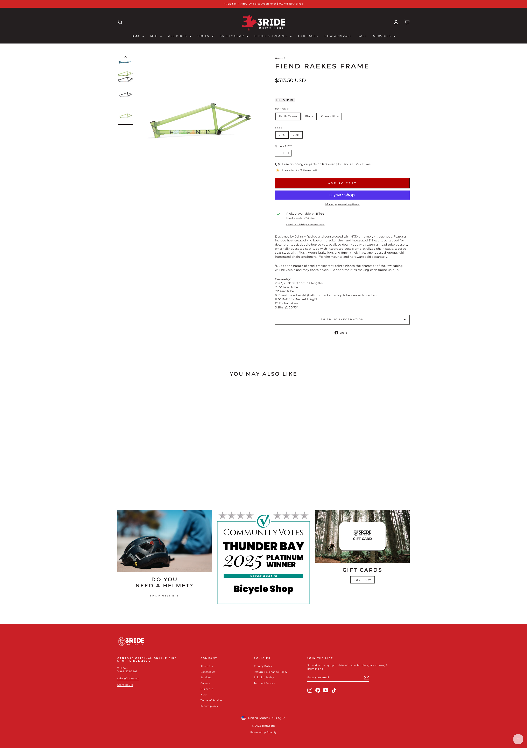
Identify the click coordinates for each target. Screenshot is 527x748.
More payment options (342, 204)
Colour (282, 109)
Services (382, 36)
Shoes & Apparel (271, 36)
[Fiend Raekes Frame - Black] (152, 470)
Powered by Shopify (263, 732)
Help (203, 694)
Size (279, 127)
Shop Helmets (164, 595)
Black (309, 116)
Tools (204, 36)
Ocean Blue (330, 116)
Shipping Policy (264, 677)
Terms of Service (211, 700)
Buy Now (362, 579)
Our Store (207, 688)
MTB (154, 36)
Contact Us (208, 671)
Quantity (283, 146)
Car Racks (308, 36)
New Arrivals (338, 36)
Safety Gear (232, 36)
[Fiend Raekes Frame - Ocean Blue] (158, 470)
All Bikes (178, 36)
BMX (136, 36)
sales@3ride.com (128, 678)
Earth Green (288, 116)
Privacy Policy (263, 666)
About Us (207, 666)
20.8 (296, 135)
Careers (205, 683)
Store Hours (125, 684)
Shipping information (342, 319)
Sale (362, 36)
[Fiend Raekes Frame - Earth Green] (147, 470)
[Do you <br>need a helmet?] (164, 541)
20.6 (282, 135)
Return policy (209, 706)
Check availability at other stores (305, 224)
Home (279, 58)
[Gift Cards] (362, 536)
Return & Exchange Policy (270, 671)
